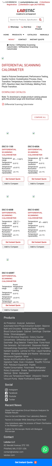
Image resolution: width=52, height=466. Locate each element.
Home (6, 35)
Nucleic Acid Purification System (18, 359)
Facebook (13, 393)
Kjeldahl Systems (11, 351)
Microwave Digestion (13, 356)
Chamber (47, 331)
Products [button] (17, 35)
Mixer (26, 356)
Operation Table (11, 362)
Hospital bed (34, 348)
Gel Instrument (24, 345)
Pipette (32, 365)
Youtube (12, 396)
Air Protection (10, 323)
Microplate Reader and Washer (24, 354)
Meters (7, 354)
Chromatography (18, 334)
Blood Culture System (13, 331)
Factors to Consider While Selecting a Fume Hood (25, 420)
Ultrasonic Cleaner (40, 376)
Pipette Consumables (13, 367)
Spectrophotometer (36, 370)
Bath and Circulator (12, 328)
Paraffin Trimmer (42, 362)
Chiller (6, 334)
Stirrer (15, 373)
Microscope (45, 354)
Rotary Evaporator (12, 370)
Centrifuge (36, 331)
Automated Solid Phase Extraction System (22, 326)
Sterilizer (7, 373)
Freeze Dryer (32, 342)
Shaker (24, 370)
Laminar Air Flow (27, 351)
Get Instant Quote (25, 462)
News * (11, 39)
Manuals (44, 35)
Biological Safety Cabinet (33, 328)
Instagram (13, 390)
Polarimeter (29, 367)
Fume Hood (44, 342)
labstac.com (9, 455)
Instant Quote (37, 39)
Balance (46, 326)
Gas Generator (10, 345)
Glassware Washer (40, 345)
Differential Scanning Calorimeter (22, 48)
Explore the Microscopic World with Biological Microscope (23, 430)
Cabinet (27, 331)
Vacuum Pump (10, 379)
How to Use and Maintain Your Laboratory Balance (26, 416)
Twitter (12, 399)
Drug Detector (20, 342)
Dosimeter (8, 342)
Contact (22, 39)
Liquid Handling (44, 351)
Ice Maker (45, 348)
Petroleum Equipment (18, 365)
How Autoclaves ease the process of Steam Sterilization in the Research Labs (28, 424)
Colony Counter (36, 337)
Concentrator (9, 340)
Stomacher (24, 373)
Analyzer (21, 323)
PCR (6, 365)
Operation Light (40, 359)
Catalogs (32, 35)
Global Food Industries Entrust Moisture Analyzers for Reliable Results (27, 411)
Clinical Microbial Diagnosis (16, 337)
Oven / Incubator (26, 362)
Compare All (40, 117)
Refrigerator (40, 367)
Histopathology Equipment (16, 348)
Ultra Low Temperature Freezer (17, 376)
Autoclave (30, 323)
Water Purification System (29, 379)
